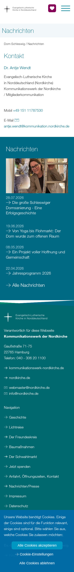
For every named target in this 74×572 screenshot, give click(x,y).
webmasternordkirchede (29, 387)
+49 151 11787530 (28, 110)
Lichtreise (16, 427)
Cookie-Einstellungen (36, 554)
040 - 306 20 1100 (31, 358)
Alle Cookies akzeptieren (37, 545)
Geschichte (17, 417)
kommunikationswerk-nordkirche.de (36, 368)
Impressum (18, 496)
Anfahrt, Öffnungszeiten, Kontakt (34, 476)
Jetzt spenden (19, 466)
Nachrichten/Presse (24, 486)
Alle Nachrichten (28, 285)
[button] (65, 8)
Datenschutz (18, 506)
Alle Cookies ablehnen (37, 563)
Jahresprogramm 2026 (31, 273)
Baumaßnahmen (21, 447)
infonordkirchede (23, 393)
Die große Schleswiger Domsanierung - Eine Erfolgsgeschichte (28, 207)
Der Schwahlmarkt (23, 456)
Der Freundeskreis (23, 437)
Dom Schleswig (14, 44)
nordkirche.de (19, 377)
